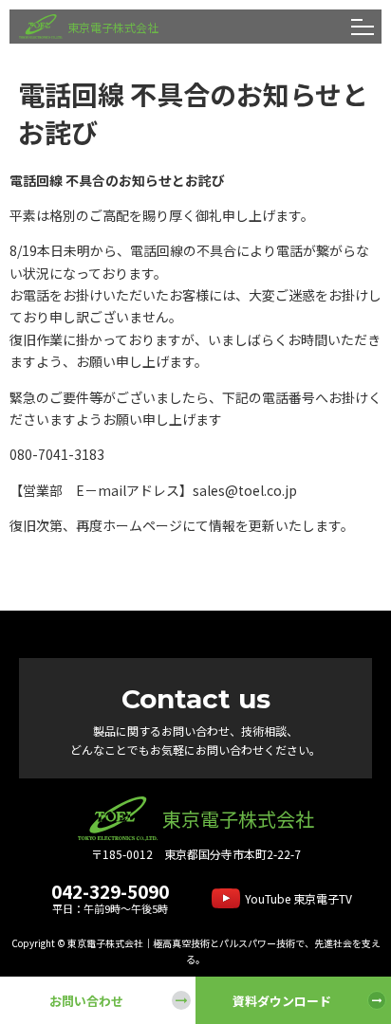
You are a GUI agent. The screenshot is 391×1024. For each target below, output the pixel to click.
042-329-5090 (110, 891)
